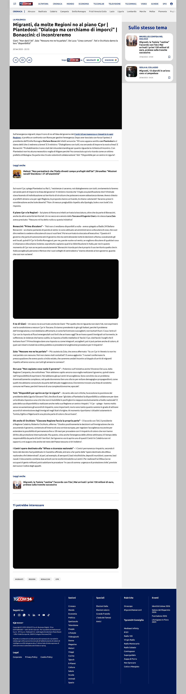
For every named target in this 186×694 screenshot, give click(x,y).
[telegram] (38, 615)
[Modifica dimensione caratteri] (29, 60)
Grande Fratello (103, 614)
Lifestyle (72, 633)
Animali (71, 679)
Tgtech (71, 660)
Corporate (17, 657)
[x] (29, 615)
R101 (126, 632)
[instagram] (19, 615)
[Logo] (26, 4)
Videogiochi (73, 637)
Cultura (71, 667)
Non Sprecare (130, 663)
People (71, 629)
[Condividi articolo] (15, 60)
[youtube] (43, 615)
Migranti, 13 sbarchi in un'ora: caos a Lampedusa (154, 71)
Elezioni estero (102, 610)
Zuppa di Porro (130, 659)
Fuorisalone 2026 (159, 616)
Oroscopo (128, 606)
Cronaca (71, 606)
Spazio (71, 682)
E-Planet (72, 663)
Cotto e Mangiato (131, 666)
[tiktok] (48, 615)
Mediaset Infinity (131, 628)
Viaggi (71, 652)
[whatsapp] (24, 615)
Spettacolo (73, 621)
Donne (71, 640)
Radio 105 (128, 636)
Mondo (71, 610)
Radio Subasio (130, 647)
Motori (71, 648)
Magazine (72, 644)
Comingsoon (129, 651)
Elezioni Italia (102, 606)
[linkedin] (34, 615)
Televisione (73, 625)
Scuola (71, 675)
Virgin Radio (129, 640)
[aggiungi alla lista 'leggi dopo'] (22, 60)
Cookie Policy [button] (46, 657)
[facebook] (14, 615)
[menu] (14, 3)
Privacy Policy (31, 657)
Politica (71, 618)
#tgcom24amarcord (132, 610)
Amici (98, 621)
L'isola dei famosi (103, 618)
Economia (72, 614)
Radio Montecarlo (131, 644)
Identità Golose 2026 (161, 606)
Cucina (71, 656)
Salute (71, 671)
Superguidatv (130, 655)
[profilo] (171, 3)
